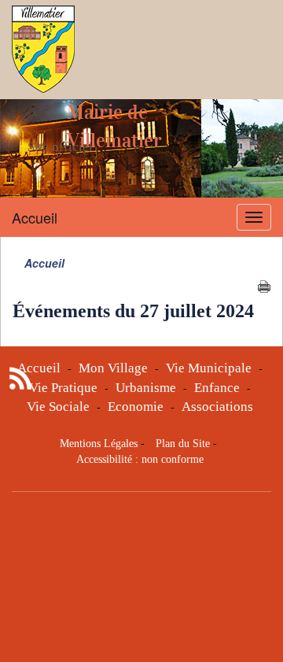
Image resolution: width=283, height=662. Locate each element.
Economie (136, 406)
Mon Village (113, 368)
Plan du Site (183, 443)
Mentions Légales (99, 443)
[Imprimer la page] (264, 285)
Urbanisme (146, 387)
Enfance (217, 387)
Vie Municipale (209, 368)
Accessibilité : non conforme (140, 459)
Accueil (34, 217)
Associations (217, 406)
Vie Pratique (63, 387)
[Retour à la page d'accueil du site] (43, 49)
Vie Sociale (58, 406)
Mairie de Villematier (114, 126)
